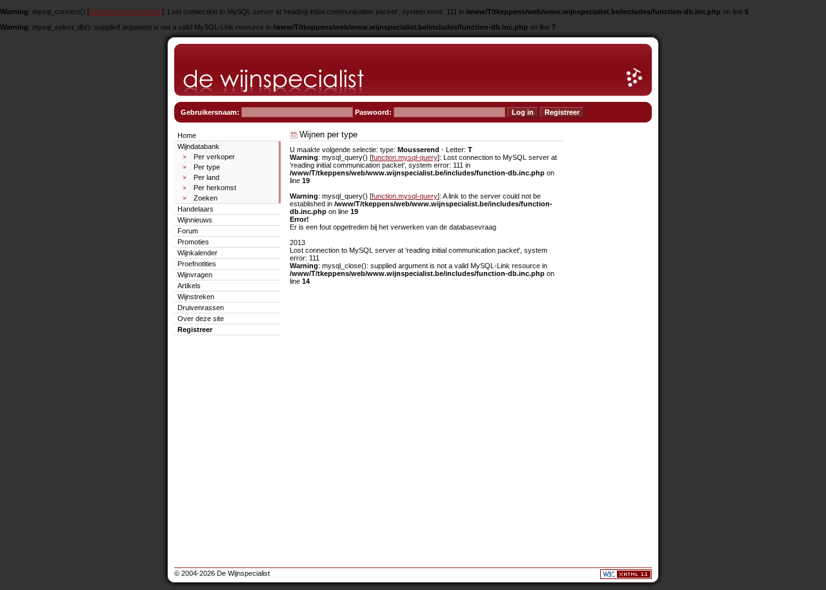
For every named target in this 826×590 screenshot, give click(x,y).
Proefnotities (196, 264)
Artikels (189, 286)
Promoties (193, 242)
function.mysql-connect (125, 11)
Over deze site (200, 318)
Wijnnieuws (194, 220)
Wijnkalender (197, 253)
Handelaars (195, 209)
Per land (206, 177)
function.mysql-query (405, 157)
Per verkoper (214, 157)
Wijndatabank (198, 146)
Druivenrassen (200, 307)
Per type (207, 167)
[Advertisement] (613, 322)
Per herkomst (215, 188)
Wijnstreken (195, 296)
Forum (187, 231)
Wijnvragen (194, 275)
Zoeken (205, 198)
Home (186, 135)
